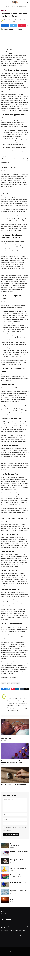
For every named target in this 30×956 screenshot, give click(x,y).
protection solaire (15, 683)
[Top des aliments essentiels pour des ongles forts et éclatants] (15, 727)
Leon (7, 19)
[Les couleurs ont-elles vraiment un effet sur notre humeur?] (5, 876)
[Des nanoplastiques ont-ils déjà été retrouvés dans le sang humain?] (5, 853)
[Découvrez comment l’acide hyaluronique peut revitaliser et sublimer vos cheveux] (15, 775)
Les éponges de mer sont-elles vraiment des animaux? (13, 923)
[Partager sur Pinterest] (22, 25)
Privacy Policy (4, 913)
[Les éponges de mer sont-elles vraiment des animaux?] (5, 845)
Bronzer (4, 683)
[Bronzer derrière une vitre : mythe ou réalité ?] (15, 37)
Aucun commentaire (7, 21)
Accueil (2, 6)
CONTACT (3, 911)
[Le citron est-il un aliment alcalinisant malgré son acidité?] (5, 869)
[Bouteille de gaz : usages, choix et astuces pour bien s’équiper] (5, 884)
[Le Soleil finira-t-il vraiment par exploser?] (5, 900)
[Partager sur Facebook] (5, 25)
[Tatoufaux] (15, 2)
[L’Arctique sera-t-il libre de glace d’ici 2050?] (5, 892)
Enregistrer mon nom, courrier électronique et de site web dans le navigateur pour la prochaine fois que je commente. (15, 829)
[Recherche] (28, 2)
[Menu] (2, 2)
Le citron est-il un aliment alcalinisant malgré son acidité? (14, 935)
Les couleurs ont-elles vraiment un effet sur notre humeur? (14, 938)
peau (8, 683)
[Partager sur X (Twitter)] (13, 25)
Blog (6, 6)
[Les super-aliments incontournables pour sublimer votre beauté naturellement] (15, 751)
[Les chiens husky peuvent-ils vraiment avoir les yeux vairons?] (5, 861)
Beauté (3, 10)
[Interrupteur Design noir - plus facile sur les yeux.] (26, 2)
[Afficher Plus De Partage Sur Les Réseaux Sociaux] (27, 25)
